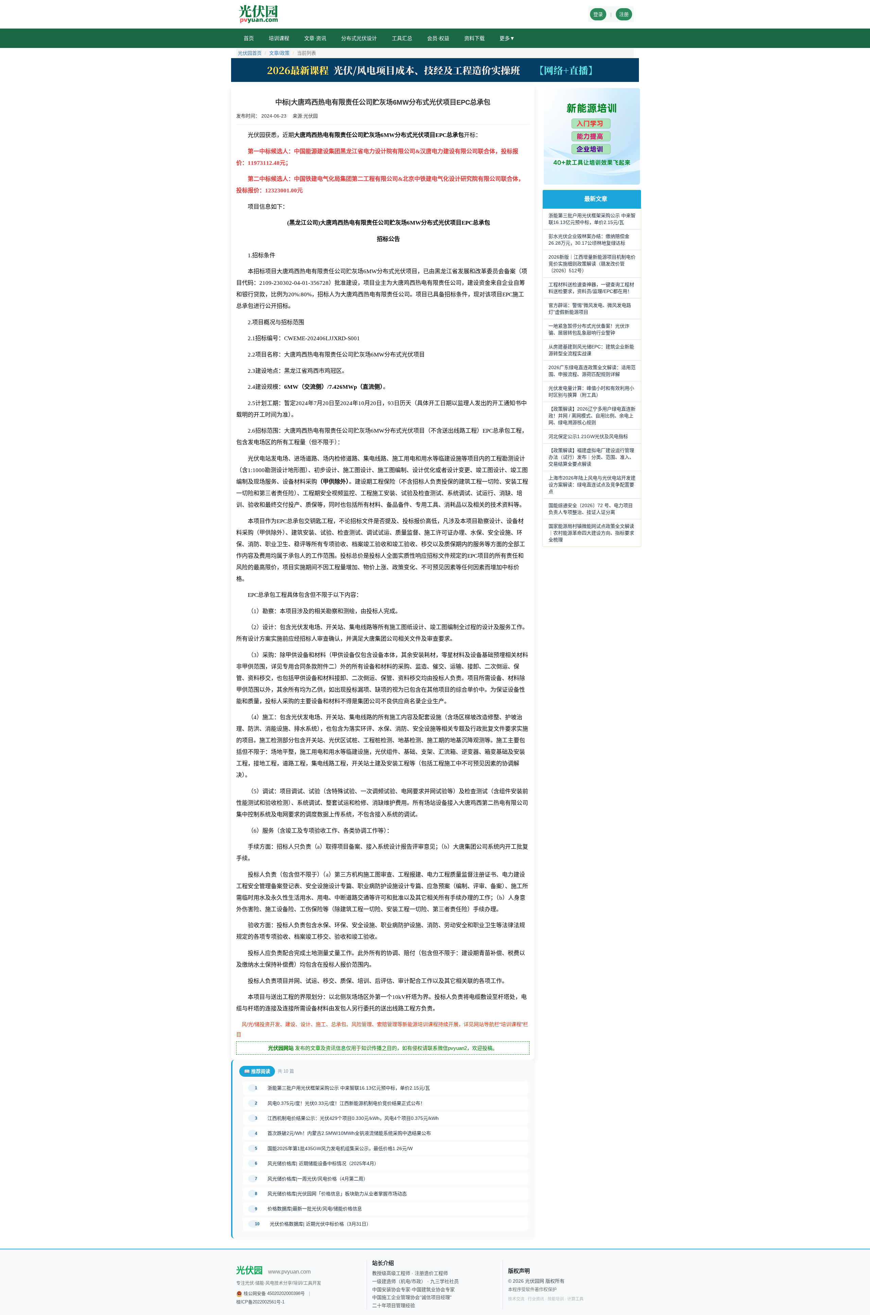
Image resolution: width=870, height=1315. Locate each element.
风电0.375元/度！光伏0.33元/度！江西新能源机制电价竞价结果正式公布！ (346, 1103)
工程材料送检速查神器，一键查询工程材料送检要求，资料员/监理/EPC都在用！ (591, 288)
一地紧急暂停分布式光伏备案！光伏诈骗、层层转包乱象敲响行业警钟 (589, 329)
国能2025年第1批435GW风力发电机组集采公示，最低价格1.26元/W (340, 1148)
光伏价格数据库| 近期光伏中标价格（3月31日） (320, 1224)
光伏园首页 (250, 53)
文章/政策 (279, 53)
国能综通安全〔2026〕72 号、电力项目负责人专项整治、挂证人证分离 (591, 509)
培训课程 (279, 38)
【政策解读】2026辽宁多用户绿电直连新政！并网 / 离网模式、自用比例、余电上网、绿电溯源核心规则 (592, 415)
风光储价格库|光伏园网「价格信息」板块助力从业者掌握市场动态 (337, 1193)
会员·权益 (438, 38)
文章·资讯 (315, 38)
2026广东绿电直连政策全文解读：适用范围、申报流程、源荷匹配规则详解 (592, 371)
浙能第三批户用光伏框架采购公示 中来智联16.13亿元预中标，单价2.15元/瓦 (348, 1088)
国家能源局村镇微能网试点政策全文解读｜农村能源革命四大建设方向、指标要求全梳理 (591, 532)
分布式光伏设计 (359, 38)
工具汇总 (402, 38)
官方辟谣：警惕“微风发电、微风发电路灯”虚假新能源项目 (590, 308)
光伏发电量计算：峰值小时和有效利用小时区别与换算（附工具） (591, 391)
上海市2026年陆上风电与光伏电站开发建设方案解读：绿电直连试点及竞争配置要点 (592, 484)
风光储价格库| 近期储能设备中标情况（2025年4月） (323, 1163)
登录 (598, 14)
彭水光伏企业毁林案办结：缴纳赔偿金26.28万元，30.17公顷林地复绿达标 (589, 239)
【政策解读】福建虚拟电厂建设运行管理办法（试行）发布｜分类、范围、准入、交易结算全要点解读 (591, 457)
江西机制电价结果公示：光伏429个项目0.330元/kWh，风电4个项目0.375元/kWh (353, 1118)
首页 (249, 38)
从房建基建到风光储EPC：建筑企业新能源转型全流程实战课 (591, 350)
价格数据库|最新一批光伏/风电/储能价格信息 (314, 1208)
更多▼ (507, 38)
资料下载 (474, 38)
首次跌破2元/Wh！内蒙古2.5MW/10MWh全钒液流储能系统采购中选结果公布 (349, 1133)
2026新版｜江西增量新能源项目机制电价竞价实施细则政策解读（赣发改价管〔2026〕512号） (592, 263)
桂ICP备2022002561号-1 (260, 1301)
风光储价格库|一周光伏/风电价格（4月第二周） (317, 1178)
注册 (624, 14)
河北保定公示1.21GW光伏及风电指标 (588, 436)
